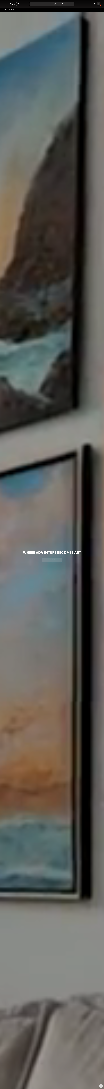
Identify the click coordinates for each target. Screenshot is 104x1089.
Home (6, 10)
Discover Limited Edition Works (52, 560)
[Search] (94, 4)
